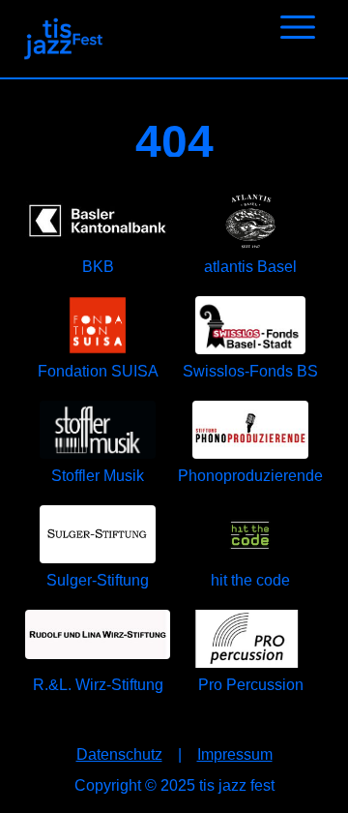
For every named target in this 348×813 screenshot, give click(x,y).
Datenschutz (119, 754)
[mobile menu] (298, 25)
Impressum (235, 754)
